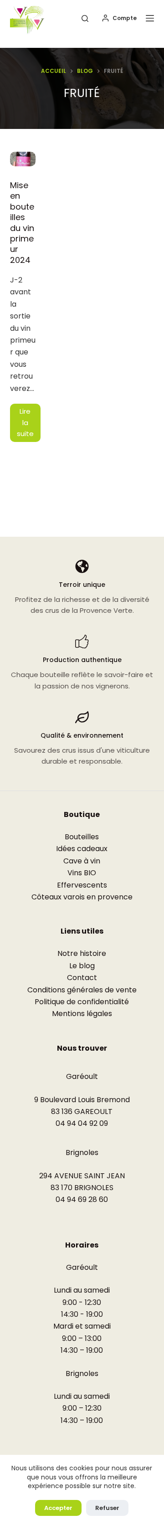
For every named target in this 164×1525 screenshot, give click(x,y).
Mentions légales (82, 1013)
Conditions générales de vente (82, 990)
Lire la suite (29, 424)
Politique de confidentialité (82, 1001)
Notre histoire (81, 953)
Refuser (107, 1508)
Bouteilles (82, 837)
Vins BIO (81, 873)
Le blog (82, 965)
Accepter (58, 1508)
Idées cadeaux (82, 848)
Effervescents (82, 885)
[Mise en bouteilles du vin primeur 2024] (23, 159)
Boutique (82, 814)
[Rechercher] (85, 18)
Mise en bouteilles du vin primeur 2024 (22, 223)
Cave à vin (81, 861)
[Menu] (150, 18)
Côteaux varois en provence (82, 897)
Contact (82, 977)
